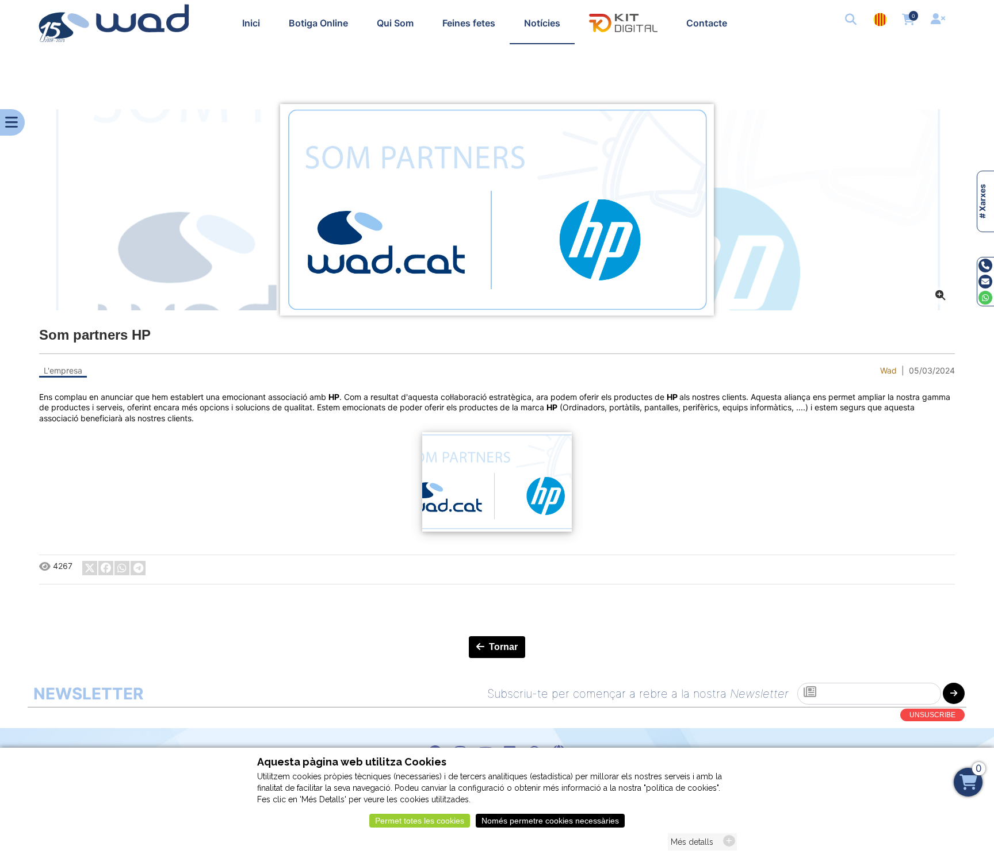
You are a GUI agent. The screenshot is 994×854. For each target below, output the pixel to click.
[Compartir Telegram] (138, 568)
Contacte (706, 23)
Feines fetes (468, 23)
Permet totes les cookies (419, 820)
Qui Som (395, 23)
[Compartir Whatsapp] (121, 568)
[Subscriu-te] (954, 693)
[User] (939, 20)
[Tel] (985, 265)
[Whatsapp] (985, 297)
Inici (251, 23)
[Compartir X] (89, 568)
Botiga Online (318, 23)
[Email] (985, 281)
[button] (852, 20)
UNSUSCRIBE (932, 715)
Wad (888, 370)
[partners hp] (497, 209)
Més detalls (692, 842)
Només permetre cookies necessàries (550, 820)
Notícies (542, 23)
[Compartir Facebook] (105, 568)
